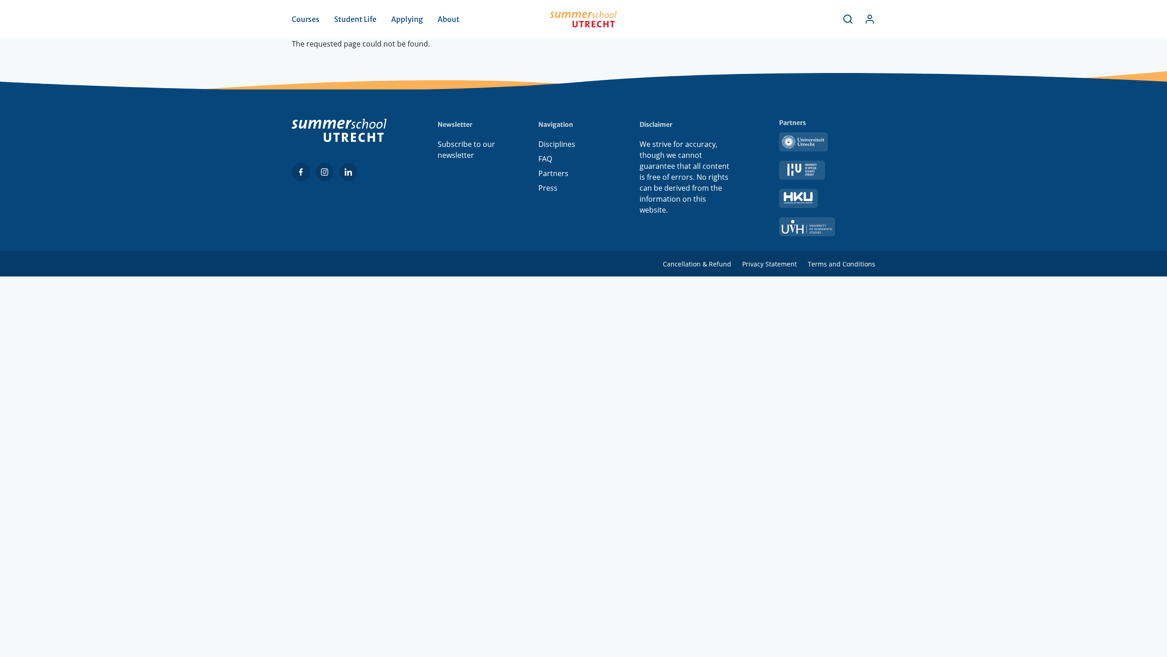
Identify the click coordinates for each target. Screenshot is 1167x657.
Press (548, 188)
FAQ (545, 159)
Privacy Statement (769, 264)
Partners (553, 173)
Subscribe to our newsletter (466, 149)
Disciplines (556, 144)
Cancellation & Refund (697, 264)
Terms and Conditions (841, 264)
